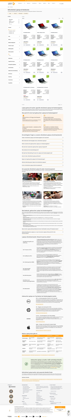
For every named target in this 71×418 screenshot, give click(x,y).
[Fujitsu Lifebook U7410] (43, 26)
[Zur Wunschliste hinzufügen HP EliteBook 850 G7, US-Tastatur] (24, 100)
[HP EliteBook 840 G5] (29, 26)
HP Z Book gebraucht (36, 380)
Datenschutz (38, 392)
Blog (23, 393)
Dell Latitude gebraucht (39, 304)
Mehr (49, 3)
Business (15, 13)
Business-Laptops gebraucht (26, 355)
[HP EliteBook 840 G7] (29, 53)
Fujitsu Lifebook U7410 (41, 32)
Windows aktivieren (25, 392)
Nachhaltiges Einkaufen (54, 367)
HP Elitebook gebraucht (50, 379)
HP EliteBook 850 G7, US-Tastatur (28, 87)
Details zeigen (44, 416)
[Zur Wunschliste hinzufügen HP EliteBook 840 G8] (51, 72)
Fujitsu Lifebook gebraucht (58, 379)
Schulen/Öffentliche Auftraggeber (27, 389)
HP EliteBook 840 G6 (54, 32)
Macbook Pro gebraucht (47, 330)
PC (24, 3)
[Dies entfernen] (19, 21)
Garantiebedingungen (39, 398)
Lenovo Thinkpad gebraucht (34, 379)
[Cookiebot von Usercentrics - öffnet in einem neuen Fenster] (9, 416)
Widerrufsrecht (38, 388)
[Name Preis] (60, 18)
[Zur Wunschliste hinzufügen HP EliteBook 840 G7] (24, 72)
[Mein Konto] (61, 3)
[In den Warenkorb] (34, 45)
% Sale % (53, 3)
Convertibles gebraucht (44, 355)
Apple (10, 13)
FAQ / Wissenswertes (26, 386)
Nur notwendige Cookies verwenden (60, 410)
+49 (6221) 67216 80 (53, 391)
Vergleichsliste (28, 72)
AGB (37, 393)
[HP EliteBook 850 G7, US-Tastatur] (29, 81)
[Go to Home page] (11, 4)
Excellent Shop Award (26, 398)
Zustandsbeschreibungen (26, 387)
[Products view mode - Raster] (22, 18)
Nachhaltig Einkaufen (26, 388)
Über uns (24, 397)
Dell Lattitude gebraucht (42, 379)
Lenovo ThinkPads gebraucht (40, 321)
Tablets (40, 3)
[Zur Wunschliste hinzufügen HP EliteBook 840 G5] (24, 45)
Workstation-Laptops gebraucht (35, 355)
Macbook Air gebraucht (39, 330)
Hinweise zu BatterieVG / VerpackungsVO (42, 386)
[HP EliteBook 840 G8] (57, 53)
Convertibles (26, 13)
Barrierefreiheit (38, 397)
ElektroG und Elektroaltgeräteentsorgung (42, 387)
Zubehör (44, 3)
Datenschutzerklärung (39, 414)
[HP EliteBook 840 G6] (57, 26)
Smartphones (34, 3)
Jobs (23, 399)
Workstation (20, 13)
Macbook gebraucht (51, 355)
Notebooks (20, 3)
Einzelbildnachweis (39, 396)
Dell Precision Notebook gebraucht (27, 380)
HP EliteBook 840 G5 (26, 32)
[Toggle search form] (60, 3)
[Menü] (69, 410)
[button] (14, 16)
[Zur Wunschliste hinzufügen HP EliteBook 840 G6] (51, 45)
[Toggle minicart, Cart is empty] (62, 3)
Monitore (28, 3)
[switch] (26, 416)
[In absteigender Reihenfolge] (62, 18)
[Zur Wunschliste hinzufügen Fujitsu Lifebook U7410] (37, 45)
